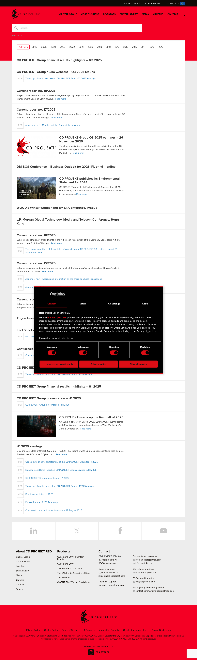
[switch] (83, 352)
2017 (117, 47)
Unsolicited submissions (135, 630)
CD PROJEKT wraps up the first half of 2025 (91, 417)
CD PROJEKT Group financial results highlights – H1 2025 (59, 386)
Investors (109, 14)
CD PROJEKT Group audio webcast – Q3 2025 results (56, 72)
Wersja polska (152, 3)
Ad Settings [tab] (114, 303)
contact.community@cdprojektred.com (154, 591)
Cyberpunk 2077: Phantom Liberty (70, 558)
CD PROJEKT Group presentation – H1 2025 (49, 398)
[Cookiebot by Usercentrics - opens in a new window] (52, 294)
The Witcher (63, 578)
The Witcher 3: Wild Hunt (69, 568)
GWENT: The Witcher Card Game (73, 582)
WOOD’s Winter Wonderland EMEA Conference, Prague (57, 207)
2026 (34, 47)
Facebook (120, 531)
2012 (160, 47)
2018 (108, 47)
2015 (134, 47)
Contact (172, 14)
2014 (143, 47)
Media (145, 14)
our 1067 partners (56, 317)
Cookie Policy (51, 630)
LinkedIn (33, 531)
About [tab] (145, 303)
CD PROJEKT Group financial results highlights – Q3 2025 (59, 60)
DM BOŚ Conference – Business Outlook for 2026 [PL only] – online (66, 166)
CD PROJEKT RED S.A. (109, 556)
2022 (72, 47)
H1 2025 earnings (29, 446)
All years (23, 47)
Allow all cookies (138, 364)
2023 (62, 47)
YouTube (163, 531)
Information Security (109, 630)
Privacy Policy (33, 630)
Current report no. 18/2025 (36, 91)
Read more (60, 99)
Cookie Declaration (161, 630)
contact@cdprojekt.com (113, 576)
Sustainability (129, 14)
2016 (125, 47)
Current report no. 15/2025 (36, 263)
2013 (152, 47)
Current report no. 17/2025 (36, 109)
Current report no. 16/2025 (36, 235)
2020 (90, 47)
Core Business (90, 14)
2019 (99, 47)
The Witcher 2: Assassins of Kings (74, 573)
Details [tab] (83, 303)
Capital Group (68, 14)
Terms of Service (70, 630)
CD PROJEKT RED (26, 14)
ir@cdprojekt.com (144, 563)
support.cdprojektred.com (111, 585)
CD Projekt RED (132, 3)
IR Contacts (88, 630)
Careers (158, 14)
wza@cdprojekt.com (145, 572)
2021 (81, 47)
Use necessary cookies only (59, 364)
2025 (44, 47)
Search (183, 14)
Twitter (77, 531)
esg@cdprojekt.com (145, 582)
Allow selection (98, 364)
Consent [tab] (51, 303)
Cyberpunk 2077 (65, 564)
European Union (172, 3)
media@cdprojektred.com (148, 560)
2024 (53, 47)
